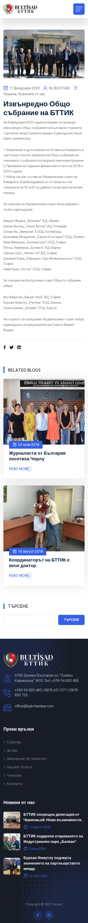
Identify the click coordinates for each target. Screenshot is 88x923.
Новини (9, 94)
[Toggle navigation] (79, 9)
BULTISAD (62, 88)
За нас (12, 750)
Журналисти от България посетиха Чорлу (37, 456)
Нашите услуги (19, 767)
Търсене (18, 606)
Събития (14, 742)
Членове (14, 775)
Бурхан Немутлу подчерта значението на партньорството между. (51, 863)
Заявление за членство (27, 759)
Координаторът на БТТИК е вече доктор (39, 562)
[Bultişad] (23, 9)
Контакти (14, 784)
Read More (19, 469)
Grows (57, 904)
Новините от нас (31, 94)
